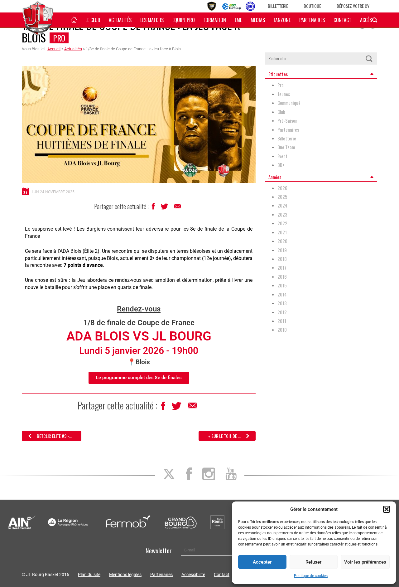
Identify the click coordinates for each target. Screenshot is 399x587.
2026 (282, 188)
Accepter (262, 562)
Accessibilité (193, 574)
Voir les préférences (365, 562)
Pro (59, 37)
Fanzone (282, 20)
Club (281, 112)
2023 (282, 214)
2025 (282, 196)
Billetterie (278, 5)
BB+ (281, 165)
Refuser (313, 562)
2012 (282, 312)
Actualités (120, 20)
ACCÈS (366, 20)
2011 (281, 321)
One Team (286, 147)
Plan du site (89, 574)
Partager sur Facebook (154, 208)
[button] (386, 509)
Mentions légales (125, 574)
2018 (282, 259)
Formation (215, 20)
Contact (342, 20)
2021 (282, 232)
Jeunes (283, 94)
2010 (282, 329)
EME (238, 20)
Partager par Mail (178, 208)
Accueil (53, 48)
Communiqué (288, 103)
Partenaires (312, 20)
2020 (282, 241)
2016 (282, 276)
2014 (282, 294)
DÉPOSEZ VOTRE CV (353, 5)
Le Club (92, 20)
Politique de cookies (311, 576)
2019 (282, 250)
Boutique (312, 5)
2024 (282, 205)
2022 (282, 223)
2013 (282, 303)
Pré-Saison (287, 120)
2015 (282, 285)
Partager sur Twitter (165, 208)
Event (282, 156)
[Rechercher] (368, 58)
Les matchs (152, 20)
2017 (281, 267)
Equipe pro (183, 20)
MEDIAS (258, 20)
